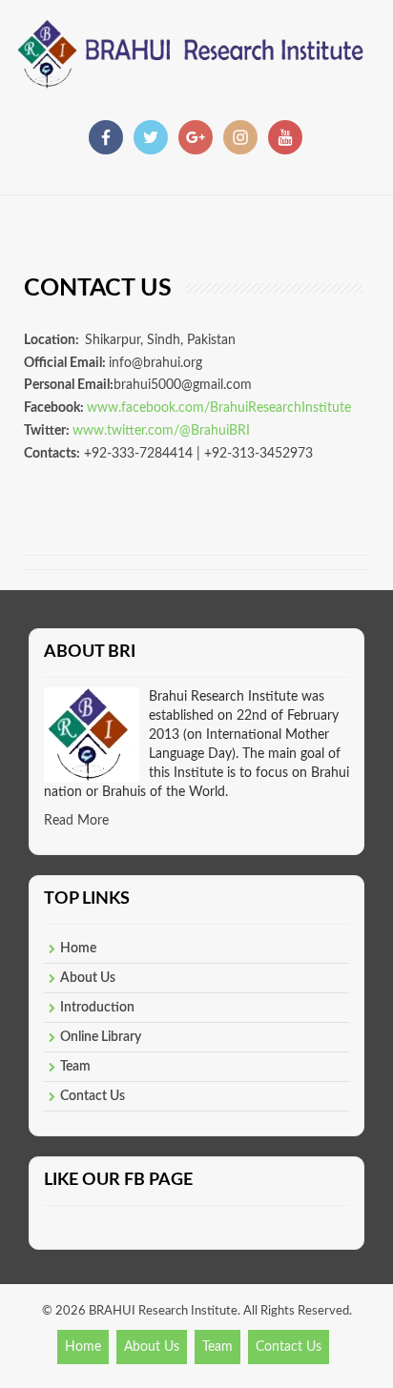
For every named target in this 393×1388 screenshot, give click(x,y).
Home (78, 948)
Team (75, 1066)
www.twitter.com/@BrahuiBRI (161, 431)
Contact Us (92, 1096)
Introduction (97, 1007)
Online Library (100, 1037)
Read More (76, 820)
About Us (87, 978)
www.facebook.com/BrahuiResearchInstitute (219, 408)
